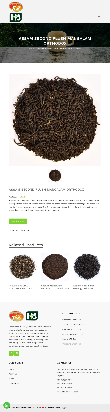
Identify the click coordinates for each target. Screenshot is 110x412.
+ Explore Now (17, 287)
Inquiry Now (17, 221)
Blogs (11, 379)
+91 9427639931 (64, 387)
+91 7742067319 (64, 380)
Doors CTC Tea (69, 339)
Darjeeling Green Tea (71, 344)
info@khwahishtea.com (67, 392)
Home (31, 48)
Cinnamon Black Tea (71, 320)
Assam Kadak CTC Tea (72, 334)
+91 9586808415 (64, 384)
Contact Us (14, 383)
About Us (13, 374)
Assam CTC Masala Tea (73, 324)
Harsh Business (23, 408)
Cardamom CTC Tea (71, 329)
